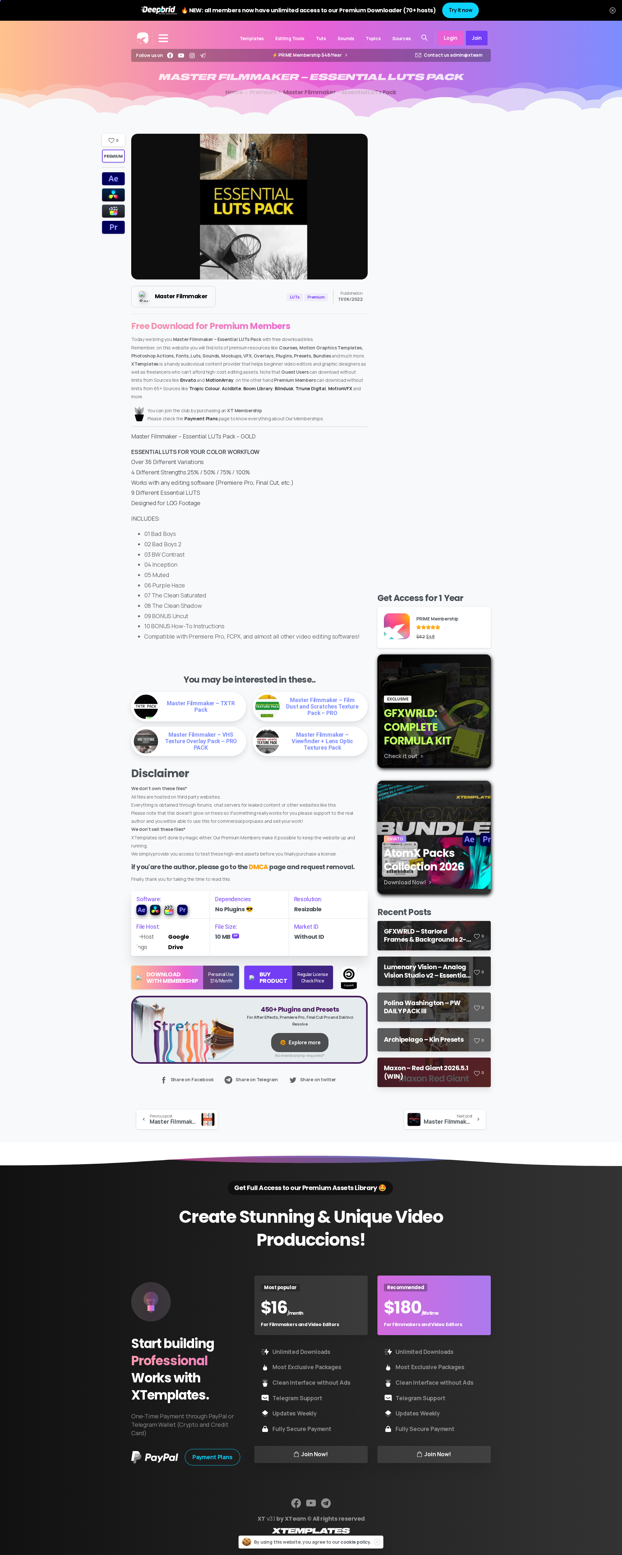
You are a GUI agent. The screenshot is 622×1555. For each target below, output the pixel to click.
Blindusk (284, 388)
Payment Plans (201, 418)
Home (234, 92)
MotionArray (220, 380)
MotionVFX (340, 388)
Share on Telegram (257, 1080)
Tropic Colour (204, 388)
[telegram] (202, 55)
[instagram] (192, 55)
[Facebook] (170, 55)
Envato (188, 380)
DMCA (258, 866)
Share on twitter (318, 1080)
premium (113, 156)
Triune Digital (310, 388)
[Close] (612, 10)
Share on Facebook (192, 1080)
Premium (263, 92)
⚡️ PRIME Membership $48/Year (307, 55)
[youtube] (181, 55)
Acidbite (231, 388)
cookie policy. (355, 1542)
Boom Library (258, 388)
